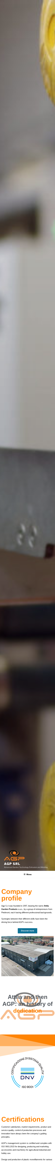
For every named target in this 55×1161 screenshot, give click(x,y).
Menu (29, 874)
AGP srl (12, 864)
